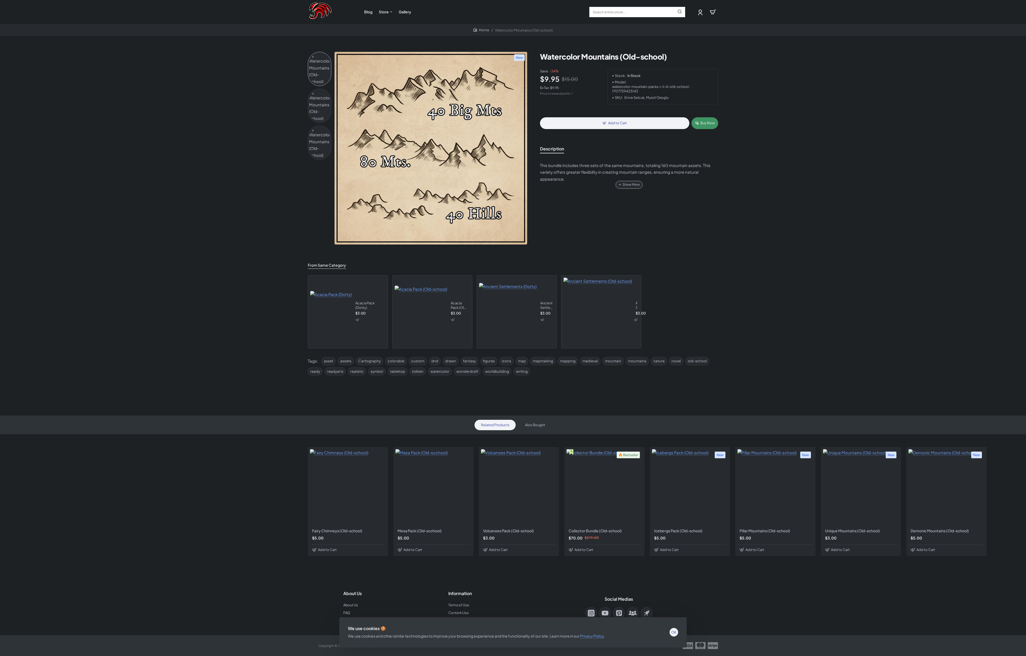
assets (345, 361)
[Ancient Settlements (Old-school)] (597, 312)
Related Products (495, 425)
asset (328, 361)
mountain (613, 361)
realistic (357, 371)
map (522, 361)
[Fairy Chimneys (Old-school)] (348, 487)
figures (489, 361)
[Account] (700, 12)
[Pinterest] (619, 613)
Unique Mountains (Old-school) (852, 530)
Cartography (369, 361)
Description (552, 149)
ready (315, 371)
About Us (352, 593)
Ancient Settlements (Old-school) (636, 305)
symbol (377, 371)
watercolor (439, 371)
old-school (697, 361)
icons (506, 361)
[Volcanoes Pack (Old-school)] (519, 487)
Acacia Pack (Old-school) (459, 305)
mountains (637, 361)
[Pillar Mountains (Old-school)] (775, 487)
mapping (568, 361)
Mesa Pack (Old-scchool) (420, 530)
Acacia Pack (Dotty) (365, 305)
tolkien (417, 371)
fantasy (469, 361)
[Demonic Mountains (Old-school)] (946, 487)
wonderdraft (467, 371)
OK (674, 632)
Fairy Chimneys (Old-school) (337, 530)
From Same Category (327, 265)
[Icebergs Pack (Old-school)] (690, 487)
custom (417, 361)
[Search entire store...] (679, 12)
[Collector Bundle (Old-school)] (604, 487)
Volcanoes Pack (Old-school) (508, 530)
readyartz (335, 371)
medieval (590, 361)
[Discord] (633, 613)
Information (460, 593)
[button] (614, 123)
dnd (434, 361)
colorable (396, 361)
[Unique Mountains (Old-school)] (861, 487)
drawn (450, 361)
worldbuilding (497, 371)
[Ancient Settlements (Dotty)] (508, 311)
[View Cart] (713, 12)
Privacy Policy (592, 636)
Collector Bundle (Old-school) (595, 530)
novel (676, 361)
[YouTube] (605, 613)
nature (658, 361)
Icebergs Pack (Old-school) (678, 530)
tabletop (397, 371)
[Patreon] (646, 613)
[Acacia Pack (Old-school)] (421, 312)
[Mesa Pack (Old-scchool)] (433, 487)
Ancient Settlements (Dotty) (546, 305)
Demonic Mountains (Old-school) (940, 530)
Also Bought (535, 425)
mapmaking (543, 361)
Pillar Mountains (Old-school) (765, 530)
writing (522, 371)
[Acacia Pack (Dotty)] (331, 311)
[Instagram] (591, 613)
